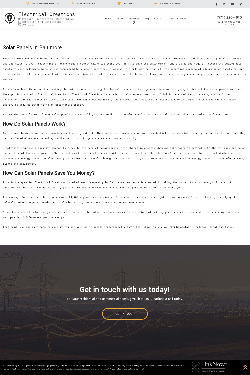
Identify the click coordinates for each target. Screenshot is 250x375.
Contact (159, 18)
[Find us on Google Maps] (241, 4)
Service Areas (177, 18)
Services (134, 18)
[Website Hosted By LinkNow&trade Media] (208, 366)
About (119, 18)
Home (108, 18)
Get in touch (125, 314)
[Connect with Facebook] (217, 4)
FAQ (147, 18)
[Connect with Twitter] (224, 4)
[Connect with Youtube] (233, 4)
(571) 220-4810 (229, 17)
